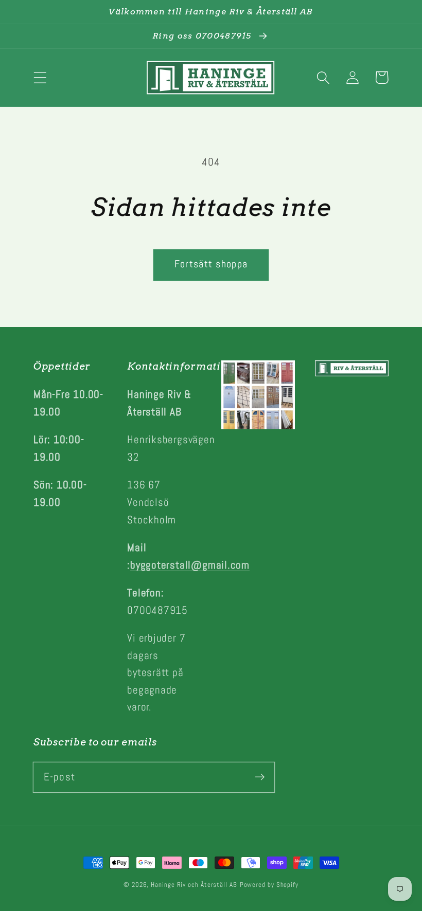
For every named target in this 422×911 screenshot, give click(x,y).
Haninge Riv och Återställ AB (194, 884)
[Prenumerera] (259, 777)
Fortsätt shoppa (211, 264)
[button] (40, 77)
